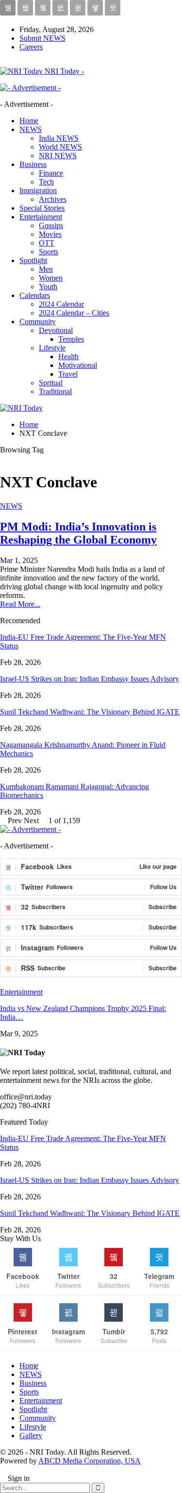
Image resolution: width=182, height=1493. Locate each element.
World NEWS (60, 147)
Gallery (30, 1435)
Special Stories (42, 208)
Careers (31, 47)
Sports (48, 252)
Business (33, 164)
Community (37, 321)
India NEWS (59, 138)
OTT (46, 243)
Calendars (34, 295)
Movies (50, 234)
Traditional (55, 391)
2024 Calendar (61, 304)
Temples (71, 339)
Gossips (51, 225)
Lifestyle (52, 348)
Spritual (51, 383)
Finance (51, 173)
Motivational (77, 365)
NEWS (30, 129)
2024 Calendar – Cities (74, 313)
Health (68, 356)
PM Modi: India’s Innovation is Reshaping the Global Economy (78, 533)
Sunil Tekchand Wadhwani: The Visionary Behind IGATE (90, 712)
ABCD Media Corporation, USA (89, 1461)
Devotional (56, 330)
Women (51, 278)
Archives (52, 199)
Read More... (20, 604)
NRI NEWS (58, 155)
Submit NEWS (42, 38)
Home (28, 120)
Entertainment (40, 217)
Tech (46, 182)
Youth (48, 286)
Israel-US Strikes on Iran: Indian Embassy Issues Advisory (89, 679)
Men (46, 269)
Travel (68, 374)
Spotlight (33, 260)
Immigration (38, 190)
